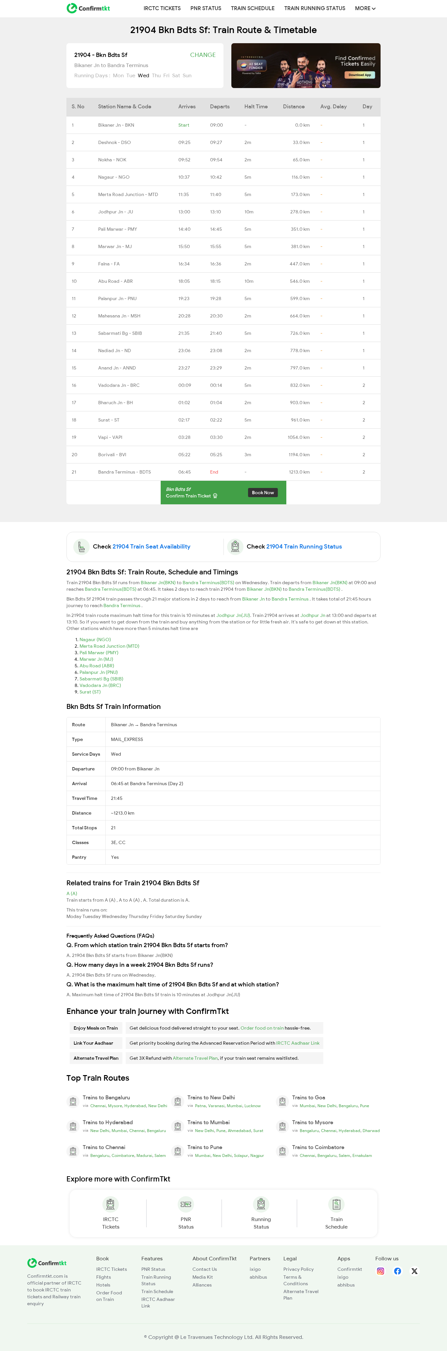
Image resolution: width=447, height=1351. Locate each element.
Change (203, 55)
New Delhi (157, 1106)
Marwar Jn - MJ (115, 246)
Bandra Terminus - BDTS (124, 472)
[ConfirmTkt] (46, 1262)
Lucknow (252, 1106)
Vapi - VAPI (110, 437)
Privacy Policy (298, 1269)
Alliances (202, 1285)
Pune (364, 1106)
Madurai (144, 1155)
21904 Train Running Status (304, 546)
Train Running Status (314, 8)
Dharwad (371, 1130)
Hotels (103, 1285)
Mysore (115, 1106)
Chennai (98, 1106)
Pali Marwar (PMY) (99, 652)
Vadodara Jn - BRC (119, 385)
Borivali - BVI (112, 454)
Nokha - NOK (112, 159)
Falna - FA (109, 263)
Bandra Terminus (291, 599)
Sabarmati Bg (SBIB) (101, 678)
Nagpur (257, 1155)
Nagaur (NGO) (95, 639)
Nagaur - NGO (114, 177)
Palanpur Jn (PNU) (99, 672)
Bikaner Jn (254, 599)
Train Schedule (253, 8)
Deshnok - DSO (114, 142)
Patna (200, 1106)
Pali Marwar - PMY (117, 229)
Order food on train (262, 1028)
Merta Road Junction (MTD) (109, 646)
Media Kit (202, 1277)
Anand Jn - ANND (117, 367)
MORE (363, 8)
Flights (103, 1277)
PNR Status (205, 8)
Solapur (241, 1155)
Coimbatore (123, 1155)
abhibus (258, 1277)
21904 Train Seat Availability (151, 546)
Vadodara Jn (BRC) (100, 685)
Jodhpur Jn (313, 615)
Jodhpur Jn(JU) (233, 615)
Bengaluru (348, 1106)
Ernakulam (362, 1155)
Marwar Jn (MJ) (96, 659)
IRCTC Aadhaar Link (297, 1043)
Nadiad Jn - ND (114, 350)
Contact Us (204, 1269)
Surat (258, 1130)
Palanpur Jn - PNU (117, 298)
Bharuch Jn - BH (115, 402)
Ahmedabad (239, 1130)
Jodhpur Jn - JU (115, 211)
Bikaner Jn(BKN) (159, 582)
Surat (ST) (90, 691)
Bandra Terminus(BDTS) (209, 582)
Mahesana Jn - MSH (119, 315)
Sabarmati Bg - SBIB (120, 333)
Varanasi (216, 1106)
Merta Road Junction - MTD (128, 194)
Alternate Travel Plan (195, 1058)
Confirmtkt (349, 1269)
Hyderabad (135, 1106)
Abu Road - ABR (115, 281)
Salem (160, 1155)
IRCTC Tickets (162, 8)
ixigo (255, 1269)
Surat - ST (108, 420)
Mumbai (234, 1106)
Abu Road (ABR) (97, 665)
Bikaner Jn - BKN (116, 125)
